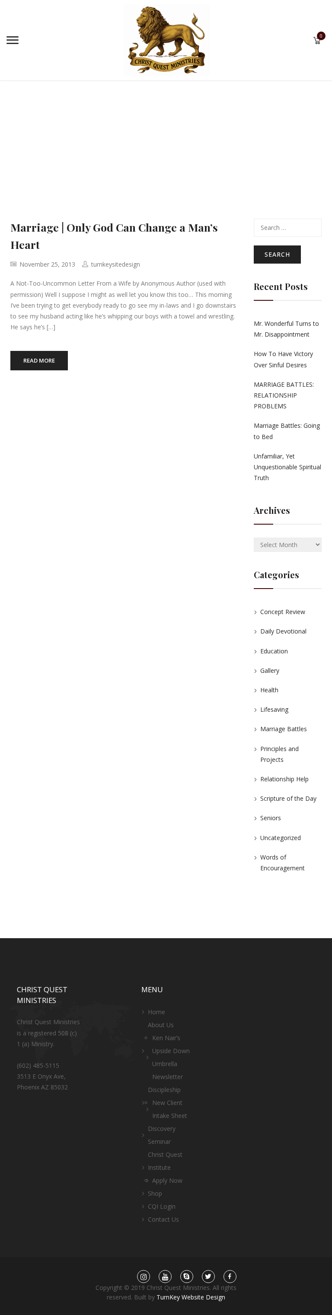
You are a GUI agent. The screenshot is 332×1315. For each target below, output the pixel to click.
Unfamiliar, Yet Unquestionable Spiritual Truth (287, 467)
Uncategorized (280, 838)
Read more (39, 360)
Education (274, 651)
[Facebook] (229, 1277)
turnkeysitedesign (115, 264)
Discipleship (164, 1090)
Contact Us (163, 1219)
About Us (161, 1025)
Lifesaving (274, 709)
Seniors (270, 818)
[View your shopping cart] (317, 41)
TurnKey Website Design (190, 1297)
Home (156, 1012)
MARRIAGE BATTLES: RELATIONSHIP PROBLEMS (284, 395)
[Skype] (186, 1277)
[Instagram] (143, 1277)
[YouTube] (165, 1277)
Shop (155, 1193)
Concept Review (282, 612)
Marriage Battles (283, 729)
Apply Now (167, 1180)
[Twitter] (208, 1277)
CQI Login (162, 1206)
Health (269, 690)
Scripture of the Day (288, 798)
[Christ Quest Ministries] (167, 39)
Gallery (269, 670)
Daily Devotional (283, 631)
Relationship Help (284, 779)
